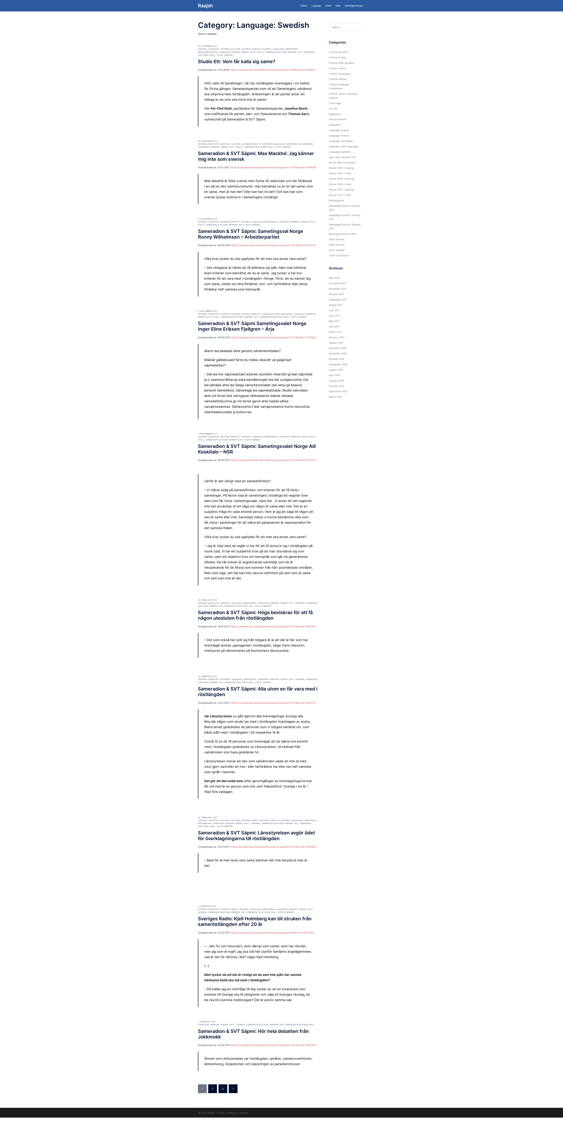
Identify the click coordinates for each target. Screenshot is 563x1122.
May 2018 (334, 277)
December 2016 (337, 348)
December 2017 (337, 283)
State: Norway (252, 225)
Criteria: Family (250, 820)
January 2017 (336, 342)
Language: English (339, 130)
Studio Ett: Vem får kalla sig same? (236, 61)
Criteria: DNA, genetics (341, 62)
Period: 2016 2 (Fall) (252, 52)
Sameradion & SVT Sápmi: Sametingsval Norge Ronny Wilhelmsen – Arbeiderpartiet (250, 234)
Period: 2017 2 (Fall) (232, 147)
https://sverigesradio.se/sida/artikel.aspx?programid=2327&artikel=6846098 (273, 167)
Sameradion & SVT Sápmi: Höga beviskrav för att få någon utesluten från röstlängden (255, 615)
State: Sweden (225, 55)
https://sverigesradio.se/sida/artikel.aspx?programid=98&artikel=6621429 (272, 932)
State (338, 5)
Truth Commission (339, 255)
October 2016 (336, 358)
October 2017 (336, 294)
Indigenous (335, 114)
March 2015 (335, 396)
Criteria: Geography (340, 73)
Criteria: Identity (251, 49)
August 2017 (336, 304)
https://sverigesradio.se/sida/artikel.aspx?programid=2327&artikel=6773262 (273, 337)
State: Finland (336, 239)
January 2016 (336, 380)
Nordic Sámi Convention (342, 162)
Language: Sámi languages (277, 314)
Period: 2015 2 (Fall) (340, 173)
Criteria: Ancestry (208, 49)
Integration (306, 144)
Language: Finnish (339, 135)
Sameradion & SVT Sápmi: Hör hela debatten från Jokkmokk (253, 1034)
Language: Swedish (229, 52)
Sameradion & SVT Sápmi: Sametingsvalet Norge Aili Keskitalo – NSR (257, 449)
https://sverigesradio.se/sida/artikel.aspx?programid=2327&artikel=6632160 (273, 626)
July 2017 (334, 310)
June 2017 (334, 315)
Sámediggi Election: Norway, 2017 (224, 225)
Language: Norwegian (341, 141)
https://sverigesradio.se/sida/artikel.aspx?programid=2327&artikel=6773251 (273, 245)
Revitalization (336, 200)
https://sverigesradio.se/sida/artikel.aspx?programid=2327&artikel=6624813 (273, 1045)
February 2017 (337, 337)
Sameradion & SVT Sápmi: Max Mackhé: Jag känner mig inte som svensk (256, 156)
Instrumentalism (207, 52)
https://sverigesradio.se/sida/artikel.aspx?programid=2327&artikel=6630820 (273, 846)
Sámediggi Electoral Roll (259, 147)
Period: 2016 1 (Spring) (341, 178)
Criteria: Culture (230, 49)
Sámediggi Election (354, 5)
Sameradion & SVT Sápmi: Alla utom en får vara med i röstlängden (257, 691)
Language (316, 5)
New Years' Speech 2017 (342, 157)
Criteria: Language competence (280, 49)
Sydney (243, 1112)
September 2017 (338, 299)
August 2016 (336, 369)
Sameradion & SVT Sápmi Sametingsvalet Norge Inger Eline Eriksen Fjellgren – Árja (252, 326)
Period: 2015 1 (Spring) (341, 168)
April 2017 (334, 326)
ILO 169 (333, 108)
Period (328, 5)
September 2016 (338, 364)
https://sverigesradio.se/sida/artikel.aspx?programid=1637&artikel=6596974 (272, 69)
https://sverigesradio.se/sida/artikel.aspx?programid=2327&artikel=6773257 (273, 460)
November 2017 (337, 288)
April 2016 (334, 375)
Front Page (335, 103)
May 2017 (334, 321)
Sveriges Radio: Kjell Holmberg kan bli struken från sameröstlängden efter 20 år (255, 921)
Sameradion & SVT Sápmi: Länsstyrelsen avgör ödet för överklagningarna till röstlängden (256, 835)
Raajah (205, 6)
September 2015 (338, 391)
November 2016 (338, 353)
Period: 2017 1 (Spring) (292, 603)
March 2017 (335, 332)
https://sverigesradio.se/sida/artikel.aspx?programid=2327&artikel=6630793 (273, 702)
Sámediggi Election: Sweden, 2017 (283, 52)
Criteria (303, 5)
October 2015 (336, 386)
